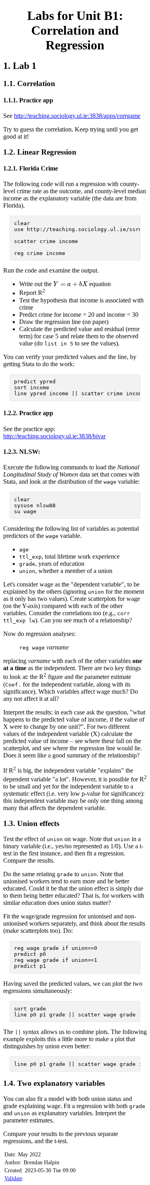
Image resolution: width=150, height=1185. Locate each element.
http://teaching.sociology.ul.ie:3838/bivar (54, 436)
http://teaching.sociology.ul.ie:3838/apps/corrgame (77, 115)
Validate (13, 1178)
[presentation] (70, 284)
